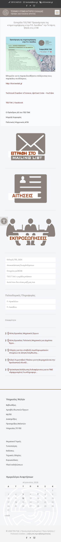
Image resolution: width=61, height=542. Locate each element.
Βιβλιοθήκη (11, 405)
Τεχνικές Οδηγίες (13, 455)
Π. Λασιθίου (12, 307)
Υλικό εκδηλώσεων (14, 464)
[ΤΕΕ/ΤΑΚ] (5, 12)
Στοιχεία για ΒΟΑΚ (14, 271)
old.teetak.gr (47, 2)
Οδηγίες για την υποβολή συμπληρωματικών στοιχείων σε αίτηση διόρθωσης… (28, 351)
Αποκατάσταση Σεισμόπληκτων (20, 265)
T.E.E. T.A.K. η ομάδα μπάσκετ (19, 276)
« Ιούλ (7, 515)
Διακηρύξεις (11, 419)
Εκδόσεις (10, 450)
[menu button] (57, 12)
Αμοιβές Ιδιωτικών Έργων (17, 409)
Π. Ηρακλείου (12, 301)
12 (23, 498)
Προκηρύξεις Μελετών (16, 423)
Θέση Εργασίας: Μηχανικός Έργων (24, 333)
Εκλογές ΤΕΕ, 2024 (14, 259)
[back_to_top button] (55, 536)
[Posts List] (34, 5)
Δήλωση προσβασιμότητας (39, 533)
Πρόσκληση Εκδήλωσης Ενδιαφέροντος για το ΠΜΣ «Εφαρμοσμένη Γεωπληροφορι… (31, 370)
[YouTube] (30, 5)
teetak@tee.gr (32, 2)
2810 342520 (16, 2)
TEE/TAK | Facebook (14, 102)
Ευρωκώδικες (12, 460)
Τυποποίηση (11, 446)
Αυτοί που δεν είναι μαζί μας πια (21, 282)
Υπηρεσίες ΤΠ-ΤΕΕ (13, 428)
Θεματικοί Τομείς (13, 441)
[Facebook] (26, 5)
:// (14, 83)
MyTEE (9, 414)
